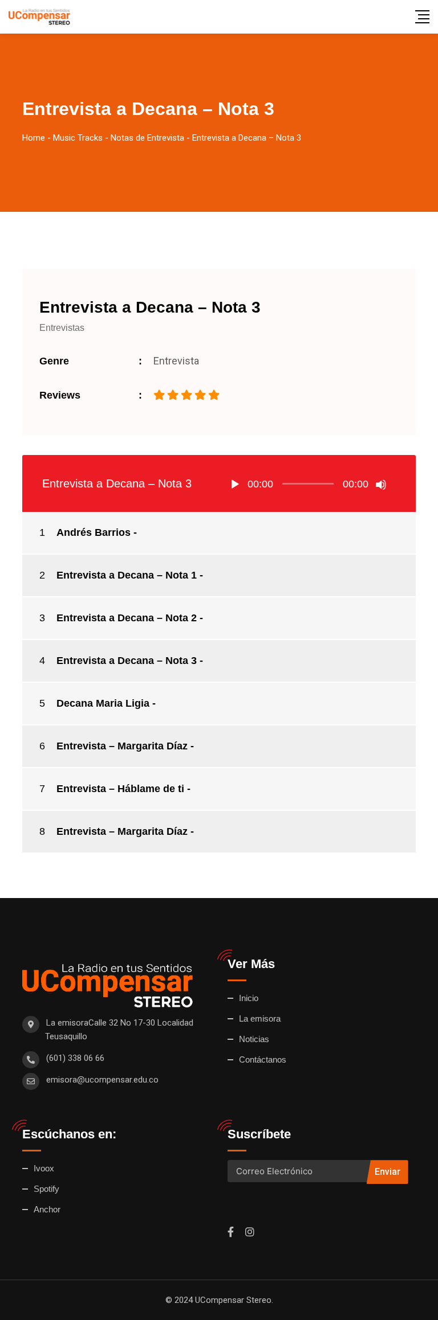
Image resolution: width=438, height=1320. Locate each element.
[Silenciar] (381, 484)
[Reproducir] (235, 484)
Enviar (387, 1171)
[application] (308, 483)
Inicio (248, 998)
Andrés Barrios (93, 532)
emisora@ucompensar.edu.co (102, 1080)
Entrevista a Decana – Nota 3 (126, 660)
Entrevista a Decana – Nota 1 (126, 575)
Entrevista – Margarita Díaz (122, 746)
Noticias (254, 1039)
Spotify (46, 1189)
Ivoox (44, 1168)
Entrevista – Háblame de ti (120, 788)
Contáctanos (262, 1059)
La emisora (260, 1018)
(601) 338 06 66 (75, 1058)
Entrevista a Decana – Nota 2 (126, 618)
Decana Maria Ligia (102, 703)
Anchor (47, 1209)
